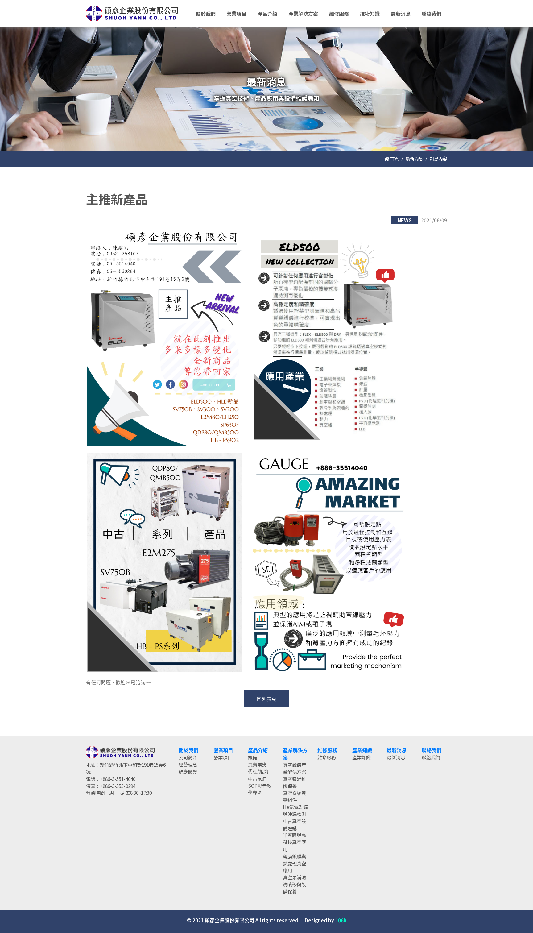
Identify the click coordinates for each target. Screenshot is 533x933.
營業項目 (222, 757)
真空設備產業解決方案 (294, 768)
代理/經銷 (258, 771)
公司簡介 (188, 757)
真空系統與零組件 (294, 796)
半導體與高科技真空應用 (294, 841)
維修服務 (326, 757)
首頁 (394, 158)
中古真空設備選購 (294, 824)
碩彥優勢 (188, 771)
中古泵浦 (257, 778)
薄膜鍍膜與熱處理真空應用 (294, 863)
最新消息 (414, 158)
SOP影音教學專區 (259, 789)
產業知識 (361, 757)
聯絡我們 (431, 757)
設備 (252, 757)
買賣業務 (257, 764)
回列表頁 (266, 699)
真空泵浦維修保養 (294, 782)
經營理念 (188, 764)
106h (340, 920)
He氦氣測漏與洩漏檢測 (295, 810)
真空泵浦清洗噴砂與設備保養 (294, 884)
